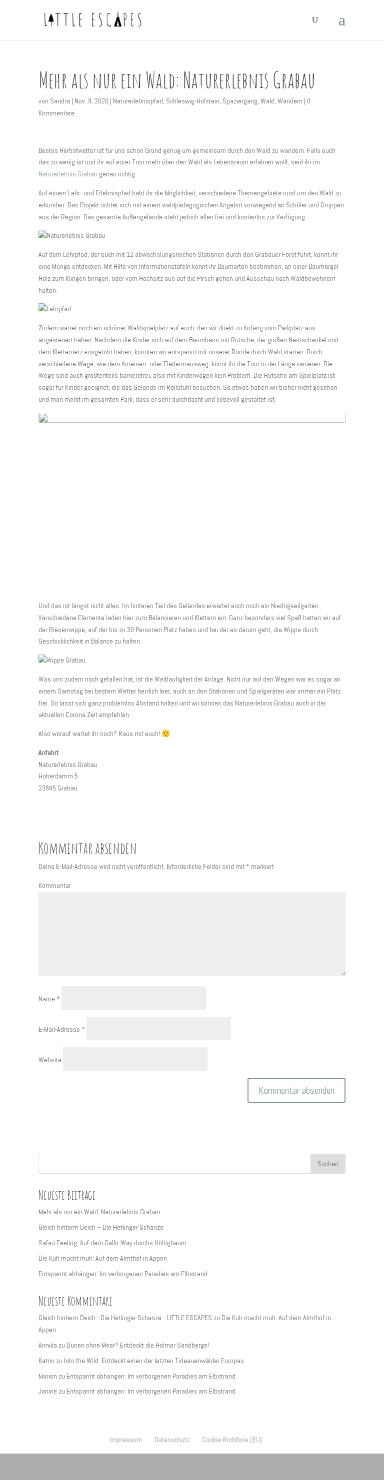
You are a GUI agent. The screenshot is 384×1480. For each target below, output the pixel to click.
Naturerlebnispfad (138, 100)
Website (50, 1059)
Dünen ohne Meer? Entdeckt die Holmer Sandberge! (137, 1345)
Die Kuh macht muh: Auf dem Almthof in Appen (102, 1258)
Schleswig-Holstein (193, 100)
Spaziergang (240, 100)
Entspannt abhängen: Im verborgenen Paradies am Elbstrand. (123, 1273)
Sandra (60, 100)
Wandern (290, 100)
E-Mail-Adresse (61, 1029)
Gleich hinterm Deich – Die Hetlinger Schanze (101, 1227)
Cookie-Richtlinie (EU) (232, 1439)
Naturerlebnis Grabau (68, 173)
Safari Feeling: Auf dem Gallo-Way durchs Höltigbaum (112, 1242)
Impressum (126, 1439)
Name (49, 998)
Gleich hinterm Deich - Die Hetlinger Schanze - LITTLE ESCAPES (125, 1317)
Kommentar (54, 885)
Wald (267, 100)
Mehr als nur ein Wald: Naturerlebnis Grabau (99, 1211)
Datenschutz (172, 1439)
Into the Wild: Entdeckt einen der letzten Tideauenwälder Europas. (155, 1360)
